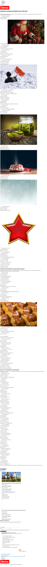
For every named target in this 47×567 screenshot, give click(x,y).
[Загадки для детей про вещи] (6, 514)
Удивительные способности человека (7, 539)
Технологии (3, 1)
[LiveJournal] (3, 469)
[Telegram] (5, 469)
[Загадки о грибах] (4, 511)
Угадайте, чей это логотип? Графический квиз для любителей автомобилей (13, 510)
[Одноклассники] (1, 469)
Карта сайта (3, 558)
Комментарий (2, 527)
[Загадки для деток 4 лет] (6, 496)
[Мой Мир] (2, 469)
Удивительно (4, 2)
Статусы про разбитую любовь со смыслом (8, 537)
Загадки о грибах (4, 513)
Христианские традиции (6, 542)
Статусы (3, 3)
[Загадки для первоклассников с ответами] (6, 490)
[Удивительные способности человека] (5, 538)
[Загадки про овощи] (3, 493)
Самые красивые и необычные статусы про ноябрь (9, 547)
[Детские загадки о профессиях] (4, 484)
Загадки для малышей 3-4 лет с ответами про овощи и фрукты (11, 483)
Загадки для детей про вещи (6, 516)
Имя (0, 528)
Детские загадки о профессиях (7, 486)
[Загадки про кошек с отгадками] (5, 487)
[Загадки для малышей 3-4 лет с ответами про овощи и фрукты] (11, 481)
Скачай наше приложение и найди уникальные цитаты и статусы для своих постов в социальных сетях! (12, 556)
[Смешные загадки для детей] (4, 517)
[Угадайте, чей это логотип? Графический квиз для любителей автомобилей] (11, 508)
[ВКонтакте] (0, 469)
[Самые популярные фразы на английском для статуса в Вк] (3, 543)
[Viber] (4, 469)
